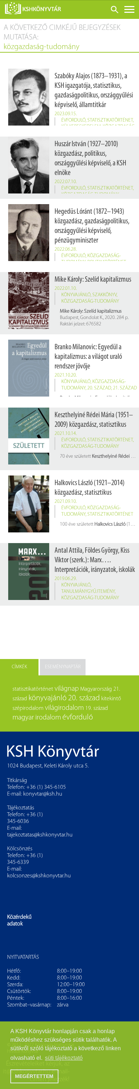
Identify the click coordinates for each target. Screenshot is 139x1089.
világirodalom (64, 708)
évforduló (73, 120)
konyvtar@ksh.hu (42, 794)
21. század (125, 388)
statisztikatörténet (110, 120)
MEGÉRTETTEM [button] (34, 1076)
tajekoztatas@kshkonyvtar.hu (40, 835)
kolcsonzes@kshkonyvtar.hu (39, 876)
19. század (96, 708)
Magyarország (96, 689)
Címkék (19, 667)
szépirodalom (27, 708)
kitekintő (111, 699)
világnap (67, 688)
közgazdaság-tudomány (90, 301)
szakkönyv (104, 295)
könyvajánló (76, 295)
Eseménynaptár (63, 667)
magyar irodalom (36, 717)
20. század (99, 388)
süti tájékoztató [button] (64, 1058)
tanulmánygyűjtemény (88, 591)
